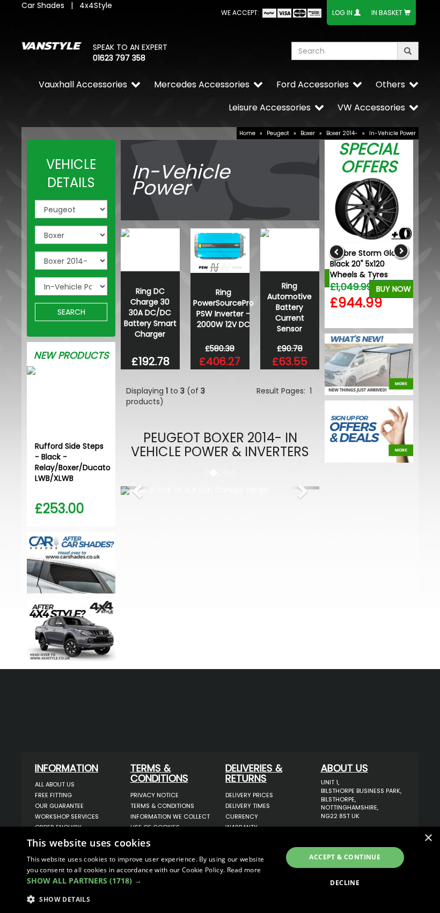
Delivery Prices (249, 795)
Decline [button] (345, 882)
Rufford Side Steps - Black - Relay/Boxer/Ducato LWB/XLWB (73, 462)
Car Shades (42, 5)
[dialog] (220, 870)
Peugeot (278, 133)
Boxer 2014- (342, 133)
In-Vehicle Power (392, 133)
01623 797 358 (119, 58)
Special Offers (369, 157)
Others (390, 84)
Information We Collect (170, 816)
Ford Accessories (312, 84)
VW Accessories (371, 107)
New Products (71, 355)
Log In (342, 12)
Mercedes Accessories (202, 84)
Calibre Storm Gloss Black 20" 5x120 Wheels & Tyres (367, 264)
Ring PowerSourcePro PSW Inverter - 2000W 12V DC (223, 308)
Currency (241, 816)
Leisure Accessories (270, 107)
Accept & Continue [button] (344, 857)
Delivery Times (247, 805)
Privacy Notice (154, 795)
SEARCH (71, 312)
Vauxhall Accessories (83, 84)
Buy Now (393, 289)
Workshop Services (67, 816)
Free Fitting (53, 795)
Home (247, 133)
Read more (244, 869)
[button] (136, 487)
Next (401, 251)
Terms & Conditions (162, 805)
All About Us (55, 784)
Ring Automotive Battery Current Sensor (289, 307)
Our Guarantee (59, 805)
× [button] (428, 838)
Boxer (307, 133)
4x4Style (95, 5)
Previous (336, 251)
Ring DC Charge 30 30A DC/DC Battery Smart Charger (150, 312)
